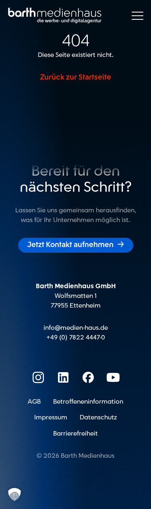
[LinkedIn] (63, 377)
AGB (34, 401)
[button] (14, 494)
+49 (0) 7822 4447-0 (75, 337)
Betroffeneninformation (88, 401)
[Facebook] (88, 377)
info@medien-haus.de (75, 328)
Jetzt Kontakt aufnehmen (75, 245)
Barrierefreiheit (75, 433)
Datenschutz (98, 417)
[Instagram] (38, 377)
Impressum (50, 417)
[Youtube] (113, 377)
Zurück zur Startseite (75, 77)
